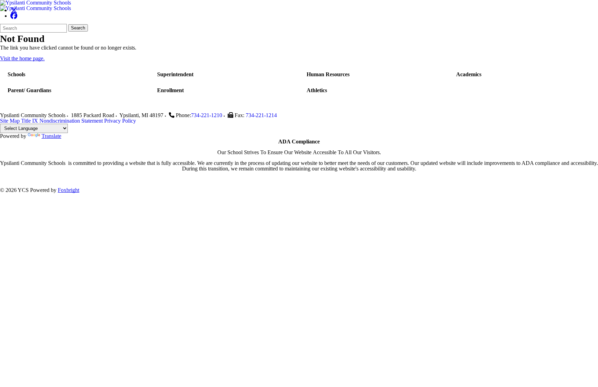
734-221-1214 (261, 115)
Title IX (29, 121)
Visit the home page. (22, 58)
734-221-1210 (206, 115)
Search (78, 27)
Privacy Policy (120, 121)
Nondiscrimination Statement (71, 121)
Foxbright (68, 190)
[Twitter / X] (13, 10)
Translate (51, 136)
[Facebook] (13, 16)
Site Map (10, 121)
